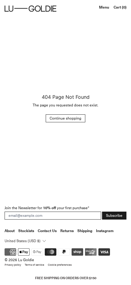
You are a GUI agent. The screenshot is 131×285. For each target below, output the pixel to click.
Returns (67, 230)
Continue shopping (65, 118)
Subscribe (114, 215)
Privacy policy (13, 265)
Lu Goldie (26, 259)
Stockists (26, 230)
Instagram (105, 230)
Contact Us (47, 230)
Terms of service (34, 265)
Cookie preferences (60, 265)
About (10, 230)
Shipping (84, 230)
